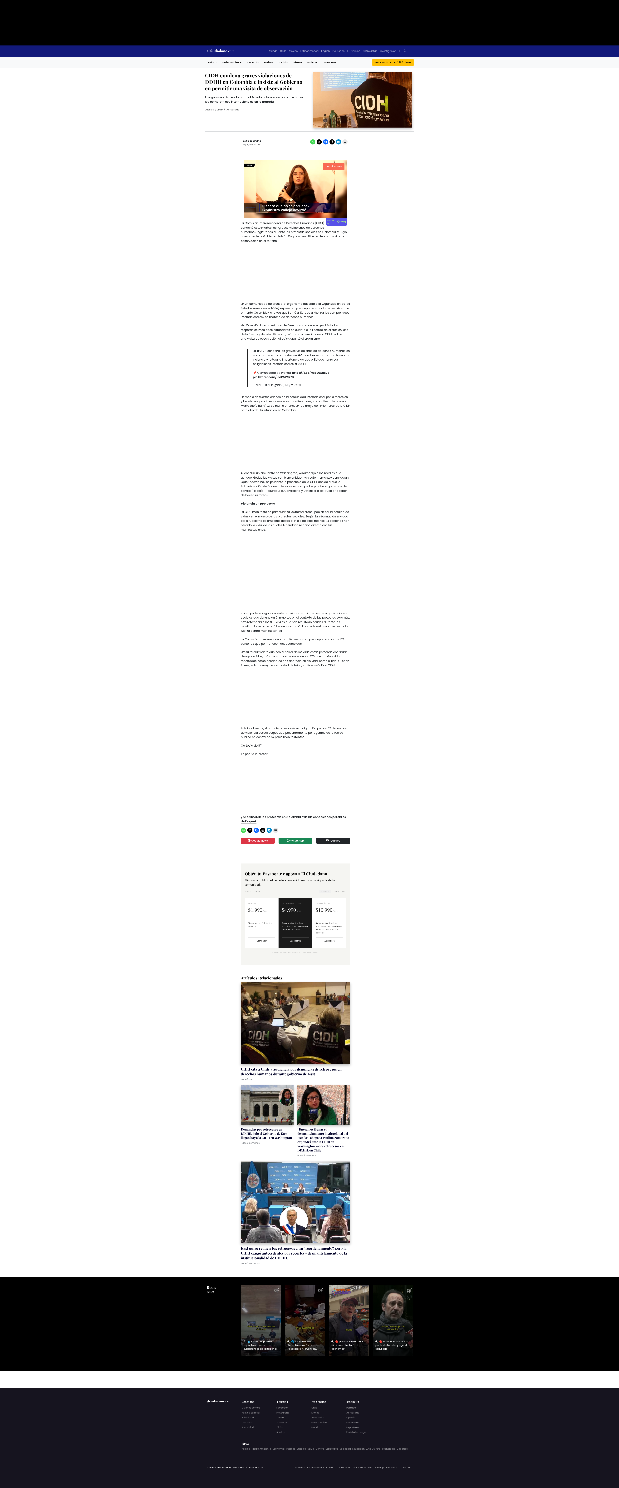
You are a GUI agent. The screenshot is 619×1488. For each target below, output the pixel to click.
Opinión (355, 51)
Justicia (283, 62)
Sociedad (312, 62)
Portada (351, 1407)
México (293, 51)
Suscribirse (295, 940)
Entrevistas (370, 51)
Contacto (247, 1422)
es (404, 1467)
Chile (283, 51)
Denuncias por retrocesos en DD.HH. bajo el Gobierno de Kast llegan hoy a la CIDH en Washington (266, 1133)
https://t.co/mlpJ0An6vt (310, 373)
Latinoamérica (309, 51)
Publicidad (248, 1417)
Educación (358, 1448)
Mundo (273, 51)
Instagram (282, 1412)
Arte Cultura (331, 62)
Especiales (332, 1448)
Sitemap (379, 1467)
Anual (339, 891)
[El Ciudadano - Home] (220, 51)
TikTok (280, 1427)
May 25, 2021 (293, 385)
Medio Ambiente (231, 62)
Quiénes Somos (251, 1407)
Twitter (280, 1417)
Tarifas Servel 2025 (362, 1467)
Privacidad (248, 1427)
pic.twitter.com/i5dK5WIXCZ (274, 377)
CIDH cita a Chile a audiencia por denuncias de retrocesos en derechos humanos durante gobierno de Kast (291, 1071)
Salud (311, 1448)
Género (297, 62)
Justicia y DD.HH (214, 109)
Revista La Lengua (356, 1432)
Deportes (402, 1448)
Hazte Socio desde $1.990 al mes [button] (393, 62)
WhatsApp (297, 841)
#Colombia (306, 355)
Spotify (280, 1432)
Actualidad (232, 109)
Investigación (388, 51)
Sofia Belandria (252, 141)
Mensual (325, 891)
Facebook (282, 1407)
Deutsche (338, 51)
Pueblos (268, 62)
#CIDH (261, 351)
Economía (253, 62)
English (325, 51)
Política (212, 62)
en (409, 1467)
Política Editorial (251, 1412)
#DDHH (300, 364)
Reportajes (352, 1427)
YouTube (334, 841)
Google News (259, 841)
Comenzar (261, 940)
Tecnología (388, 1448)
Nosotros (300, 1467)
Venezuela (317, 1417)
